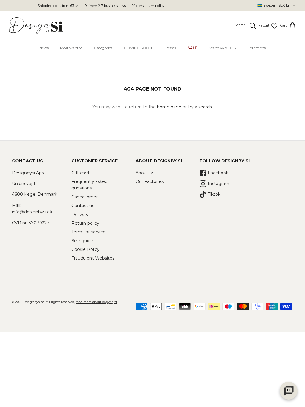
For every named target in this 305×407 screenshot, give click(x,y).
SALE (192, 48)
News (44, 48)
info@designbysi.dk (32, 212)
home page (169, 107)
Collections (256, 48)
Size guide (82, 240)
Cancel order (84, 197)
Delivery (79, 214)
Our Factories (150, 181)
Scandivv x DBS (222, 48)
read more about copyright (96, 302)
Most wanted (71, 48)
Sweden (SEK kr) (273, 5)
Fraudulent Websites (92, 258)
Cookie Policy (85, 249)
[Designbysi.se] (36, 25)
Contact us (82, 205)
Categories (103, 48)
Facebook (218, 172)
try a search (200, 107)
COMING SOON (138, 48)
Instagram (218, 183)
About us (145, 172)
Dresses (170, 48)
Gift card (80, 172)
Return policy (85, 223)
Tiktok (214, 194)
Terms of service (88, 231)
